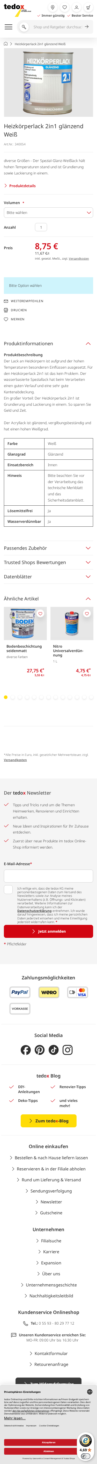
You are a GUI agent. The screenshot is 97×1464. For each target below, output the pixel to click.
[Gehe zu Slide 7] (48, 697)
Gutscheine (51, 1213)
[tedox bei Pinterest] (40, 1050)
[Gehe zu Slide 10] (70, 697)
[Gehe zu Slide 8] (55, 697)
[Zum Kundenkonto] (76, 7)
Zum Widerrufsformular (51, 1383)
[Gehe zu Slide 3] (20, 697)
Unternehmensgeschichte (51, 1285)
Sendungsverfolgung (51, 1191)
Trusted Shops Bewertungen (35, 562)
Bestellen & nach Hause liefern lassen (51, 1158)
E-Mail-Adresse (18, 863)
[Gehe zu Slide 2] (13, 697)
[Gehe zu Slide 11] (77, 697)
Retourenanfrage (51, 1364)
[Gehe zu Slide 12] (84, 697)
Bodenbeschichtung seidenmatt (24, 648)
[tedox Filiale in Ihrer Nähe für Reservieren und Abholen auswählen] (52, 7)
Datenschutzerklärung (34, 911)
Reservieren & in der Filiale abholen (51, 1169)
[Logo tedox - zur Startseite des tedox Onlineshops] (17, 10)
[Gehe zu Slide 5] (34, 697)
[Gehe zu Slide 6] (41, 697)
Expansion (51, 1263)
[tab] (48, 343)
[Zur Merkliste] (64, 7)
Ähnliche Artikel (21, 598)
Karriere (51, 1252)
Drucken (19, 310)
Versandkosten (79, 258)
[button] (48, 82)
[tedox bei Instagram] (68, 1050)
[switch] (85, 1456)
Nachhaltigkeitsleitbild (51, 1296)
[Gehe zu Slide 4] (27, 697)
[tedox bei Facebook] (26, 1050)
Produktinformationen (28, 343)
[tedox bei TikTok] (54, 1050)
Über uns (51, 1274)
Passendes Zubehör (25, 548)
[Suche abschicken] (86, 26)
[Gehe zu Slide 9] (62, 697)
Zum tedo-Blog (52, 1121)
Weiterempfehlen (27, 301)
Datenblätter (18, 576)
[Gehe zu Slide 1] (5, 697)
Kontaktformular (51, 1353)
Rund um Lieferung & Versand (51, 1180)
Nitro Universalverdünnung (68, 651)
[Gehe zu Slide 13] (91, 697)
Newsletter (51, 1202)
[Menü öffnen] (8, 26)
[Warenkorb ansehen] (88, 7)
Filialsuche (51, 1241)
